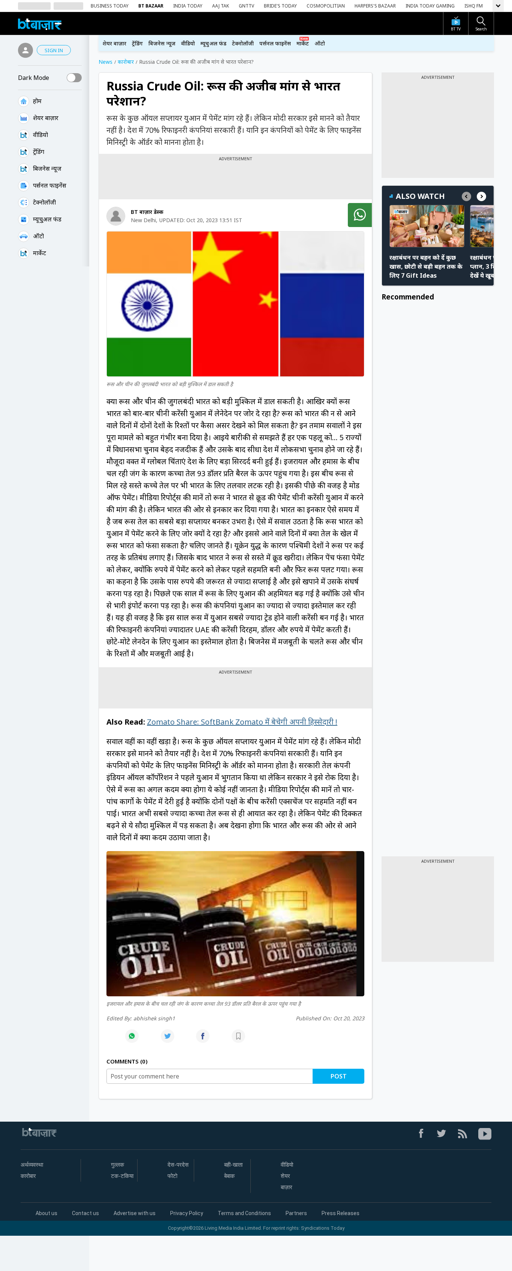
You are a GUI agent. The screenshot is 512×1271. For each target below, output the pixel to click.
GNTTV (246, 6)
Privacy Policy (186, 1213)
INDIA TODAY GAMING (430, 6)
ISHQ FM (473, 6)
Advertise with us (135, 1213)
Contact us (85, 1213)
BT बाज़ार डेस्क (147, 211)
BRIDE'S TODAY (280, 6)
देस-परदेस (178, 1164)
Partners (296, 1213)
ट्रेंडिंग (38, 151)
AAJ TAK (220, 6)
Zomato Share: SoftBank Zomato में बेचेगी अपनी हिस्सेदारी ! (242, 722)
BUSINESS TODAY (110, 6)
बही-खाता (233, 1164)
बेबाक (229, 1176)
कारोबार (28, 1176)
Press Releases (340, 1213)
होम (37, 101)
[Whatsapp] (132, 1040)
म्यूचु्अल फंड (47, 219)
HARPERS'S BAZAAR (375, 6)
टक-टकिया (122, 1176)
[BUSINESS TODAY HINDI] (39, 23)
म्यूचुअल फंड (213, 43)
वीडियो (40, 135)
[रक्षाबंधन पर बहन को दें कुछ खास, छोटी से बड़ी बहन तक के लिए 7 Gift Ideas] (426, 226)
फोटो (172, 1176)
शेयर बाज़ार (45, 118)
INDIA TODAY (187, 6)
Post (339, 1076)
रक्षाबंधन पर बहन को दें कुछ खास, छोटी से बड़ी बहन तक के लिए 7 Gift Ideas (426, 266)
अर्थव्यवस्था (32, 1164)
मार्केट (39, 253)
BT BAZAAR (150, 6)
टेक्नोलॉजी (44, 202)
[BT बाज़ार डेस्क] (115, 216)
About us (46, 1213)
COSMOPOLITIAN (326, 6)
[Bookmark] (238, 1040)
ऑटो (38, 236)
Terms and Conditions (244, 1213)
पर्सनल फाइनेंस (49, 185)
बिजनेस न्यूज (47, 168)
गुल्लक (117, 1164)
